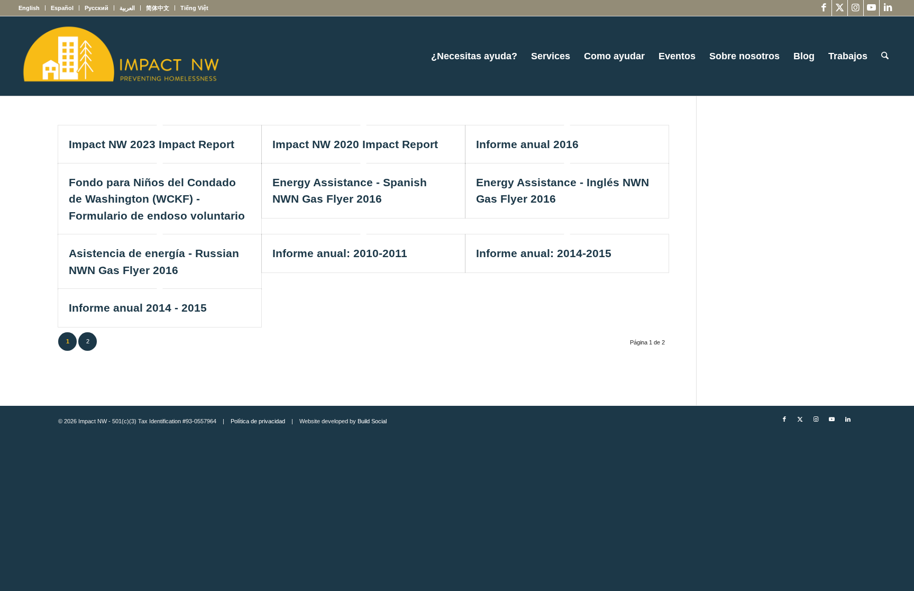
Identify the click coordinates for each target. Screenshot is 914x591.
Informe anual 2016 (527, 144)
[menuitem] (32, 8)
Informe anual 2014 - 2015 (138, 308)
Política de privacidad (258, 421)
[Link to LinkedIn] (887, 8)
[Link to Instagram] (855, 8)
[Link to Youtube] (871, 8)
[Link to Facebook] (823, 8)
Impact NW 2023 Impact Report (151, 144)
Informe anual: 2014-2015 (543, 253)
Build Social (372, 421)
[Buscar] (884, 56)
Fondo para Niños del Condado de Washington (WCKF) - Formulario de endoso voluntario (157, 199)
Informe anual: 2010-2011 (339, 253)
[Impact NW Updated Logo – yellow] (121, 56)
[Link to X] (839, 8)
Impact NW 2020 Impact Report (355, 144)
